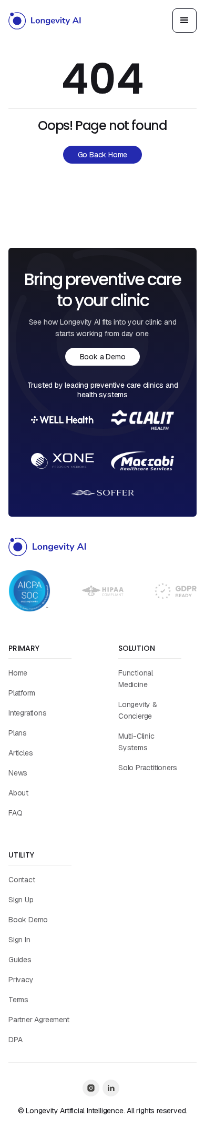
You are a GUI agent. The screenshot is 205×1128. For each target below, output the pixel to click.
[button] (184, 20)
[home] (45, 20)
